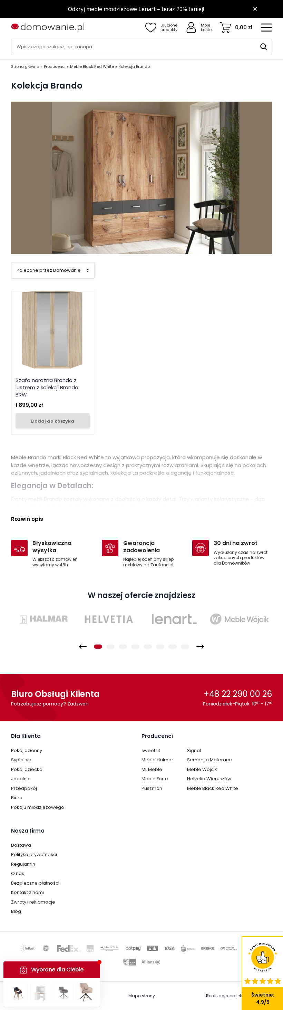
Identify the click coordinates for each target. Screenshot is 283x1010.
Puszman (152, 788)
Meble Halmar (157, 759)
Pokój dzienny (26, 750)
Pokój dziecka (26, 769)
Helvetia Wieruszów (209, 778)
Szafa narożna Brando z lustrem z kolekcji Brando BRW (47, 387)
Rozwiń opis (27, 519)
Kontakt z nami (27, 892)
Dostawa (21, 845)
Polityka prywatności (34, 854)
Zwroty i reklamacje (33, 902)
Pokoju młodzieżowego (37, 807)
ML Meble (152, 769)
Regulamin (23, 864)
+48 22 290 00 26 (238, 694)
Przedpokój (24, 788)
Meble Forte (155, 778)
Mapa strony (141, 996)
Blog (16, 911)
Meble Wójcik (202, 769)
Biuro (16, 797)
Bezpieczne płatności (35, 883)
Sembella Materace (209, 759)
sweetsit (151, 750)
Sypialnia (21, 759)
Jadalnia (21, 778)
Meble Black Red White (212, 788)
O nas (17, 873)
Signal (194, 750)
